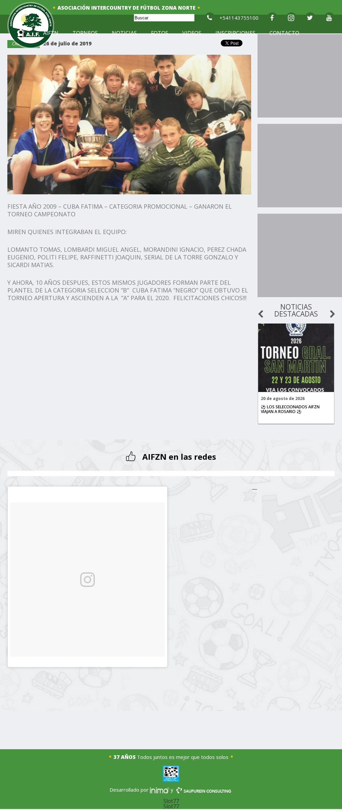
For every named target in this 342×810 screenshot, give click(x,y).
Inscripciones (235, 33)
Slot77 (171, 801)
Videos (191, 33)
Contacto (284, 33)
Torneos (85, 33)
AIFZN (50, 33)
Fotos (159, 33)
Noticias (124, 33)
